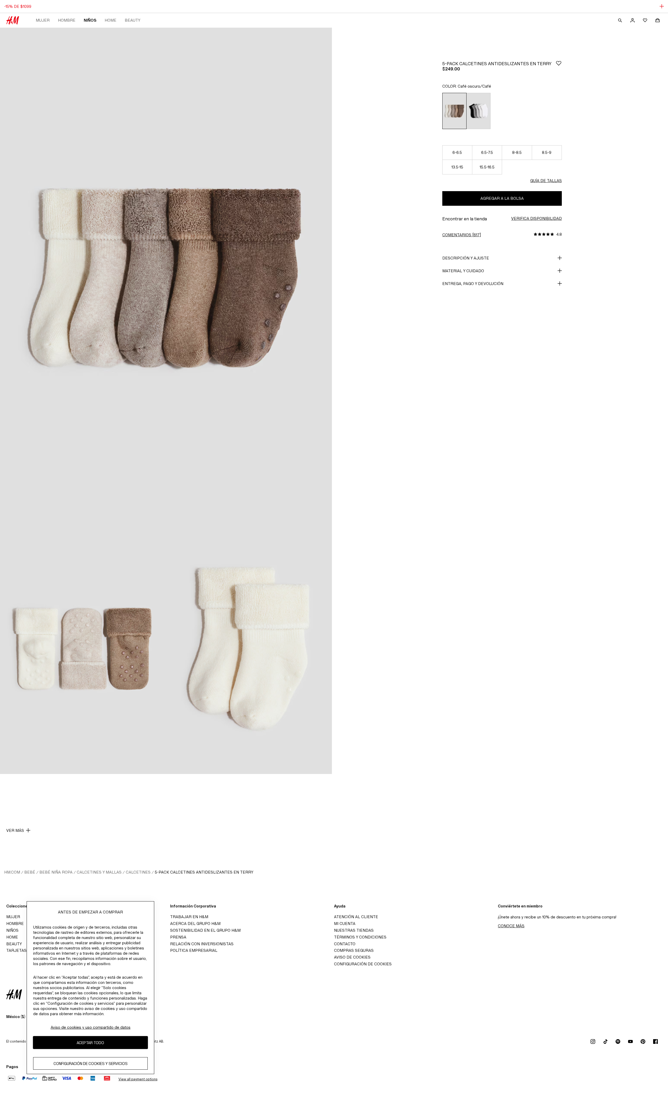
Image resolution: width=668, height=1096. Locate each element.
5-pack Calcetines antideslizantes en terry (204, 872)
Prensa (178, 937)
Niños (90, 20)
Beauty (132, 20)
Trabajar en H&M (189, 917)
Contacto (344, 944)
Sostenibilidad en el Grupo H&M (205, 930)
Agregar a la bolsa (502, 198)
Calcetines (138, 872)
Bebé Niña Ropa (56, 872)
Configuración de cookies (363, 964)
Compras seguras (354, 950)
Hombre (66, 20)
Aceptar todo (90, 1042)
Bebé (29, 872)
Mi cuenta (344, 923)
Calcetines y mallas (99, 872)
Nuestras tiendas (354, 930)
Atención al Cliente (356, 917)
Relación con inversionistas (202, 944)
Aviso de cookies (352, 957)
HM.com (12, 872)
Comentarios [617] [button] (461, 235)
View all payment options (137, 1079)
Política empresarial (193, 950)
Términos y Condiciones (360, 937)
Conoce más (511, 926)
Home (110, 20)
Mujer (43, 20)
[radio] (454, 111)
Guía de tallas (546, 180)
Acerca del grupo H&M (195, 923)
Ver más (15, 830)
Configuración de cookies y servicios (90, 1063)
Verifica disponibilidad (536, 218)
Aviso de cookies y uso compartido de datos (90, 1027)
